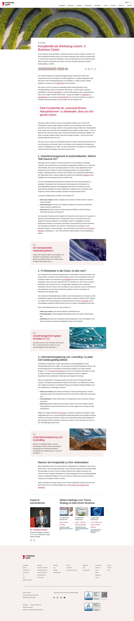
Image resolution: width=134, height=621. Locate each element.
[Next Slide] (106, 511)
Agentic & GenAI (26, 570)
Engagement (98, 575)
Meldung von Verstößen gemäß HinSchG (33, 609)
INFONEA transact (57, 572)
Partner (96, 570)
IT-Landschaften (59, 83)
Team (108, 570)
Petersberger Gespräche (72, 570)
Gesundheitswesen (41, 575)
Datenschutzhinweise (36, 604)
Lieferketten (85, 94)
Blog (84, 567)
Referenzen (88, 5)
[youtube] (64, 598)
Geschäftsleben (43, 97)
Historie (97, 572)
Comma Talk (69, 567)
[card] (66, 511)
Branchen (71, 5)
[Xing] (57, 598)
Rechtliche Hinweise (28, 607)
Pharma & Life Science (42, 572)
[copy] (95, 69)
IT (23, 575)
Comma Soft (98, 565)
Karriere (113, 5)
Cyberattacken (57, 92)
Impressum (25, 604)
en (128, 2)
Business (25, 567)
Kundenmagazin (86, 570)
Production (60, 69)
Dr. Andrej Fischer (38, 530)
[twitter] (89, 69)
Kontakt (129, 5)
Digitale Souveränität (27, 580)
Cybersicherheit (64, 97)
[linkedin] (86, 69)
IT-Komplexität (65, 279)
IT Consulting (84, 301)
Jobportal (109, 567)
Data (24, 577)
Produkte (79, 5)
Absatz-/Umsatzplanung (58, 371)
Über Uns (121, 5)
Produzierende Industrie (42, 567)
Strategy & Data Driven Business (47, 69)
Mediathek (98, 5)
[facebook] (92, 69)
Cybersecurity (26, 572)
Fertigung (86, 175)
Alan (54, 567)
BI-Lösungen (62, 413)
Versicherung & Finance (42, 570)
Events (106, 5)
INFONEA (55, 570)
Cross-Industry (40, 577)
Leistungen (62, 5)
